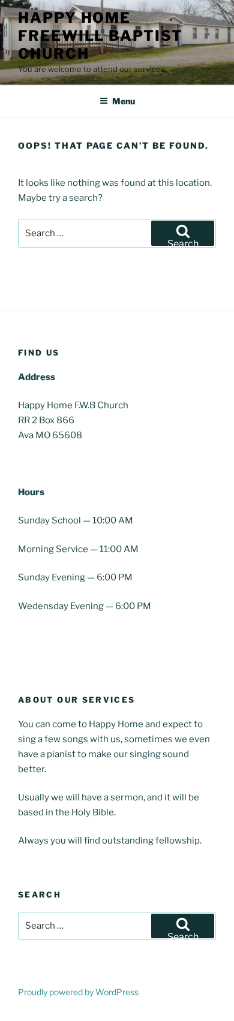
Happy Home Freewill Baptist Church (100, 35)
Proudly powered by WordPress (78, 992)
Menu (123, 101)
